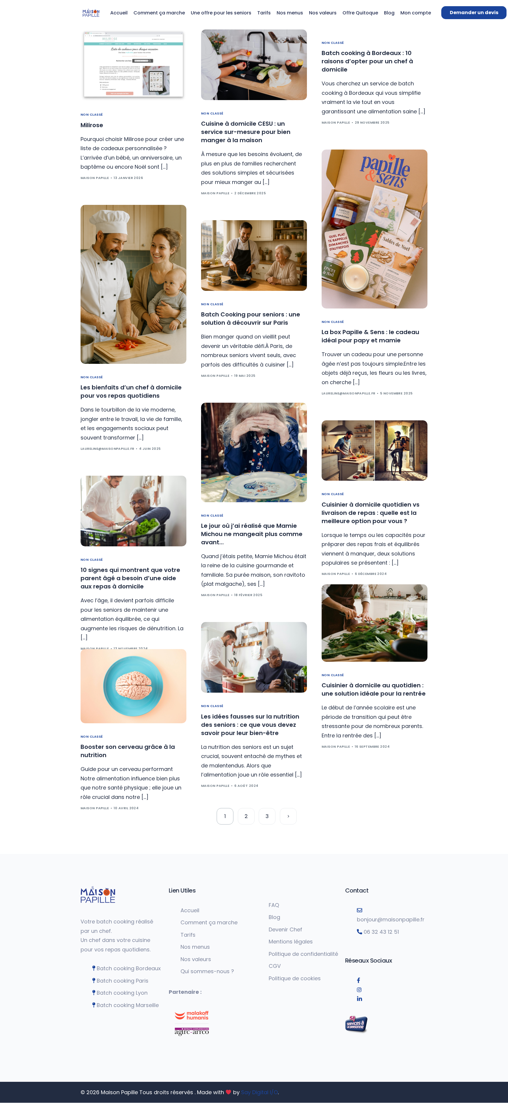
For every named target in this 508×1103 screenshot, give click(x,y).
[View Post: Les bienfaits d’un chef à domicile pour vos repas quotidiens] (133, 284)
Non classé (92, 114)
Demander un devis (474, 12)
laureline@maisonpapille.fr (348, 393)
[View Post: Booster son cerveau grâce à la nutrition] (133, 686)
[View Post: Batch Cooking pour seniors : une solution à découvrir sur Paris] (254, 255)
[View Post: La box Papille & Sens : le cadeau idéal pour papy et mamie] (374, 229)
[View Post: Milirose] (133, 65)
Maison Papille (95, 177)
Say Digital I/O (259, 1092)
